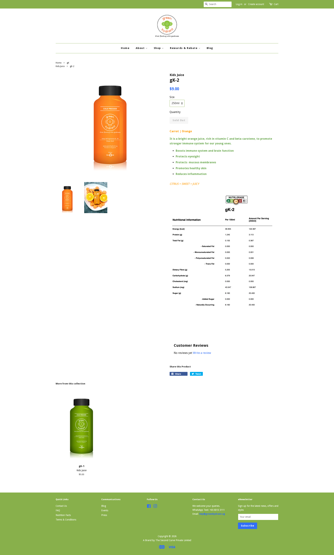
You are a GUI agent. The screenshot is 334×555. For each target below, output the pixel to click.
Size (172, 97)
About (141, 48)
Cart (276, 4)
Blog (210, 48)
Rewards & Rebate (184, 48)
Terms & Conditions (66, 519)
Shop (158, 48)
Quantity (175, 112)
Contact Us (61, 505)
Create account (256, 4)
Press (104, 515)
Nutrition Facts (63, 515)
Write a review (202, 353)
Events (104, 510)
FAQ (58, 510)
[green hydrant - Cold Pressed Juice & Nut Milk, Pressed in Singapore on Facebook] (149, 506)
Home (125, 48)
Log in (239, 4)
